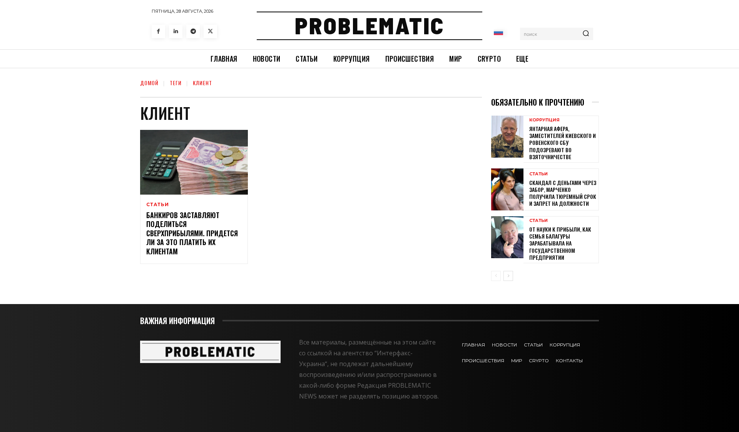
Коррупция (544, 120)
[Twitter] (210, 31)
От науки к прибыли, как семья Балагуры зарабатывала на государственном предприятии (560, 243)
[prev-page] (496, 276)
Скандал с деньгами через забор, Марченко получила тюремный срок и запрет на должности (562, 193)
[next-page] (508, 276)
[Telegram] (193, 31)
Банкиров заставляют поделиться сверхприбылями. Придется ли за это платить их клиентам (192, 233)
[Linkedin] (175, 31)
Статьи (157, 204)
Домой (149, 83)
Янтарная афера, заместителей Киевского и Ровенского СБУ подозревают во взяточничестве (562, 142)
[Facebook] (158, 31)
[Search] (585, 34)
